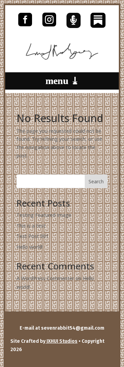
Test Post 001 (33, 236)
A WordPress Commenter (45, 278)
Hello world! (30, 247)
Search (96, 181)
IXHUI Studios (61, 341)
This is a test (31, 225)
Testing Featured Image (44, 215)
